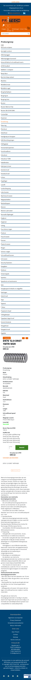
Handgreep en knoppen (8, 136)
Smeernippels (5, 274)
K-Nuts (3, 177)
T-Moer (3, 307)
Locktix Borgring (6, 188)
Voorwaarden (15, 614)
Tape (2, 300)
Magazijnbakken (5, 199)
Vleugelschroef (5, 329)
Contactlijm (4, 114)
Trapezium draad (6, 311)
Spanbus (3, 277)
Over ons (15, 629)
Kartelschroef (5, 170)
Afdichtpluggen (5, 55)
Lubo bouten (5, 192)
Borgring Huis (5, 99)
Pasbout (3, 233)
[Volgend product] (18, 470)
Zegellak (3, 333)
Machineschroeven (6, 196)
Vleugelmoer (5, 326)
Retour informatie (15, 625)
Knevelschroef (5, 173)
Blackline (3, 81)
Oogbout (3, 218)
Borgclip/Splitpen (6, 92)
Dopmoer (4, 118)
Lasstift (3, 185)
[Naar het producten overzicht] (12, 470)
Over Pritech (15, 632)
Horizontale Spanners (7, 147)
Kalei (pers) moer (6, 166)
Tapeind (3, 303)
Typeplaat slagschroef (7, 318)
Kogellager (4, 181)
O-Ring (3, 225)
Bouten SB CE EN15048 (8, 110)
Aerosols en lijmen (6, 47)
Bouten (3, 103)
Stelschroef (4, 296)
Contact (22, 29)
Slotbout (3, 270)
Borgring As (4, 96)
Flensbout (4, 129)
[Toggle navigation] (8, 25)
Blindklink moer (5, 84)
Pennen (3, 240)
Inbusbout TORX (6, 159)
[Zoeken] (28, 33)
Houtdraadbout (5, 151)
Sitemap (15, 637)
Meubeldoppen (5, 203)
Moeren (3, 207)
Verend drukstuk (6, 322)
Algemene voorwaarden (15, 618)
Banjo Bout (4, 73)
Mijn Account (9, 29)
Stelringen (4, 292)
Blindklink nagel (5, 88)
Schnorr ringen (5, 251)
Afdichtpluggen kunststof (8, 58)
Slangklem (4, 266)
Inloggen (4, 29)
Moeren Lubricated (6, 210)
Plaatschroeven (5, 244)
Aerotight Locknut (6, 51)
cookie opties (15, 2)
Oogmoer (4, 222)
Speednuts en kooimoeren (9, 281)
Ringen (3, 248)
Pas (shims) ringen (6, 229)
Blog (25, 29)
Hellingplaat (4, 144)
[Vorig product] (15, 470)
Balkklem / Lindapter (7, 69)
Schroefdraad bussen (7, 255)
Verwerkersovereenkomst (15, 623)
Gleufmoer (4, 133)
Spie (2, 285)
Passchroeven (5, 236)
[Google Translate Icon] (28, 29)
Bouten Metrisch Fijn (7, 107)
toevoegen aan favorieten (10, 458)
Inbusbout (4, 155)
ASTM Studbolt (5, 66)
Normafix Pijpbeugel (7, 214)
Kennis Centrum (15, 640)
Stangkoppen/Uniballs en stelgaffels (11, 288)
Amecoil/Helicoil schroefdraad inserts (12, 62)
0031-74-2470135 (15, 13)
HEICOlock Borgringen (7, 140)
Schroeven (4, 259)
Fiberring (3, 125)
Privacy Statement (15, 620)
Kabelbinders (5, 162)
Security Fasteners (6, 263)
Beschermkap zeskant (7, 77)
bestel (21, 447)
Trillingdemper (5, 314)
